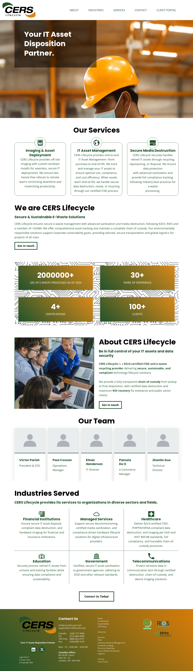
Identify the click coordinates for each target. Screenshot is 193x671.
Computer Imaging (105, 645)
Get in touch (25, 246)
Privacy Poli (23, 660)
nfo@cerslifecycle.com (70, 625)
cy (29, 660)
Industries (96, 10)
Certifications (103, 621)
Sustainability (103, 623)
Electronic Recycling (106, 648)
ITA (99, 640)
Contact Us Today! (96, 596)
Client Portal (166, 10)
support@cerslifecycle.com (72, 628)
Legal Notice (24, 657)
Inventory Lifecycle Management (111, 642)
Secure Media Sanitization (109, 651)
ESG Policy (102, 626)
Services (119, 10)
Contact (141, 10)
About (74, 10)
